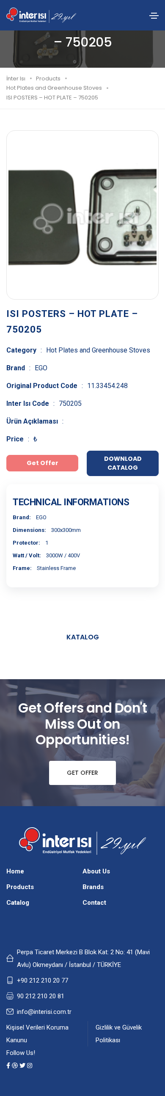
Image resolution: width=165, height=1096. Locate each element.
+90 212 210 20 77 (42, 980)
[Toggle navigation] (154, 16)
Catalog (17, 902)
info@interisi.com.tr (44, 1012)
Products (48, 78)
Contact (94, 902)
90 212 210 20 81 (40, 996)
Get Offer (82, 772)
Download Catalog (123, 463)
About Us (96, 871)
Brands (93, 887)
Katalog (82, 637)
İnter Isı (15, 78)
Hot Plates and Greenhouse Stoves (54, 88)
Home (15, 871)
